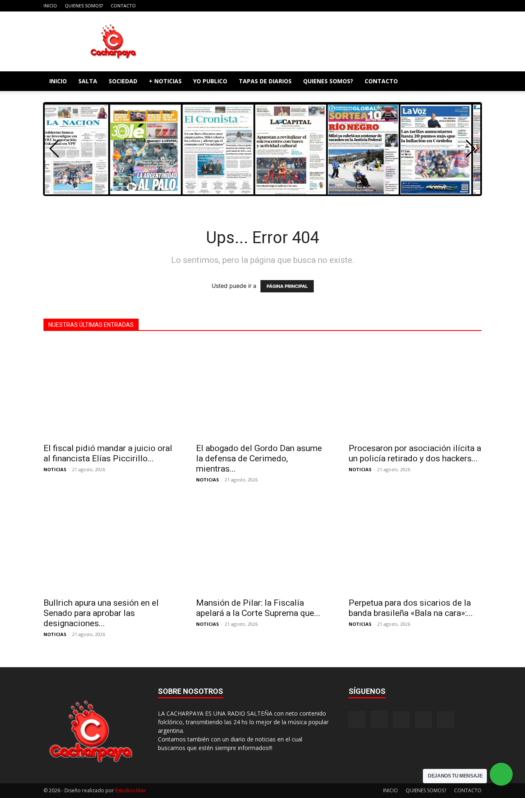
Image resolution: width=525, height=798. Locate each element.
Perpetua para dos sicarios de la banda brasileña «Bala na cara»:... (411, 608)
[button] (472, 82)
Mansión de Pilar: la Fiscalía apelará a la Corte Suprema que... (258, 608)
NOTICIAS (54, 469)
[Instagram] (435, 5)
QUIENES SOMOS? (84, 5)
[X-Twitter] (462, 5)
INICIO (50, 5)
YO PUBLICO (210, 81)
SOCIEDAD (123, 81)
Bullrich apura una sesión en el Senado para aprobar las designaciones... (101, 613)
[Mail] (448, 5)
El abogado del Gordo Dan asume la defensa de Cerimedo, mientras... (259, 458)
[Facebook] (421, 5)
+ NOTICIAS (165, 81)
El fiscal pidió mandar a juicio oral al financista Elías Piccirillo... (107, 453)
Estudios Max (130, 790)
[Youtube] (475, 5)
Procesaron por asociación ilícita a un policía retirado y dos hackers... (415, 453)
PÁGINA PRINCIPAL (287, 286)
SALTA (87, 81)
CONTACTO (123, 5)
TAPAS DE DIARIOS (265, 81)
